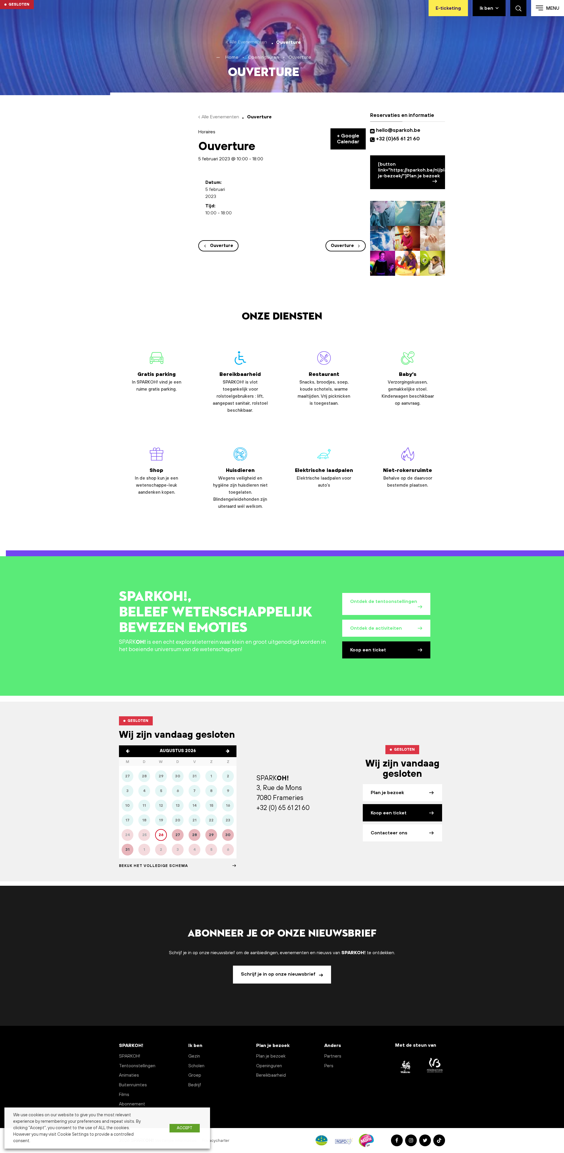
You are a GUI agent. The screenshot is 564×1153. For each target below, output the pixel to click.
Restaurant (324, 388)
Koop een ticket (368, 650)
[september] (228, 751)
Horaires (206, 132)
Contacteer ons (389, 833)
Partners (332, 1056)
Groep (194, 1075)
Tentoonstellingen (137, 1066)
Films (124, 1094)
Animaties (129, 1075)
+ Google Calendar (348, 139)
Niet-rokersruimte (407, 477)
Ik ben (486, 8)
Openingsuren (263, 57)
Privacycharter (216, 1140)
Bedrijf (194, 1085)
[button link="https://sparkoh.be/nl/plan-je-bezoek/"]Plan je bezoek (411, 170)
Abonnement (132, 1104)
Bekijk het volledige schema (153, 865)
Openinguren (269, 1066)
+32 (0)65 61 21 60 (398, 139)
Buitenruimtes (133, 1085)
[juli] (128, 751)
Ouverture (221, 245)
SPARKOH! (129, 1056)
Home (232, 57)
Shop (156, 481)
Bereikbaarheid (240, 392)
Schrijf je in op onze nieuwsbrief (279, 974)
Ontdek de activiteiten (376, 628)
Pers (328, 1066)
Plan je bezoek (387, 793)
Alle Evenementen (248, 42)
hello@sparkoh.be (399, 130)
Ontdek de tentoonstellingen (383, 601)
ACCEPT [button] (184, 1128)
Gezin (194, 1056)
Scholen (196, 1066)
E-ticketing (448, 8)
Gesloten (19, 4)
